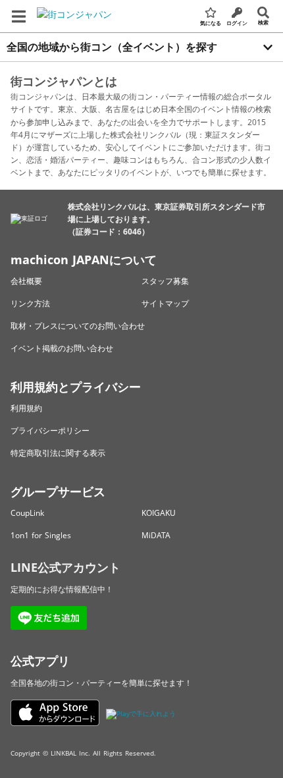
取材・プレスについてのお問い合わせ (78, 325)
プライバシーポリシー (50, 430)
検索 (263, 22)
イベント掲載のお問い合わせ (62, 348)
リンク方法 (30, 303)
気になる (210, 22)
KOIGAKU (159, 512)
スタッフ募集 (165, 281)
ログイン (236, 22)
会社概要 (26, 281)
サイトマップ (165, 303)
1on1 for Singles (41, 535)
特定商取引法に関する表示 (58, 452)
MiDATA (156, 535)
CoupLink (27, 512)
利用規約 (26, 408)
